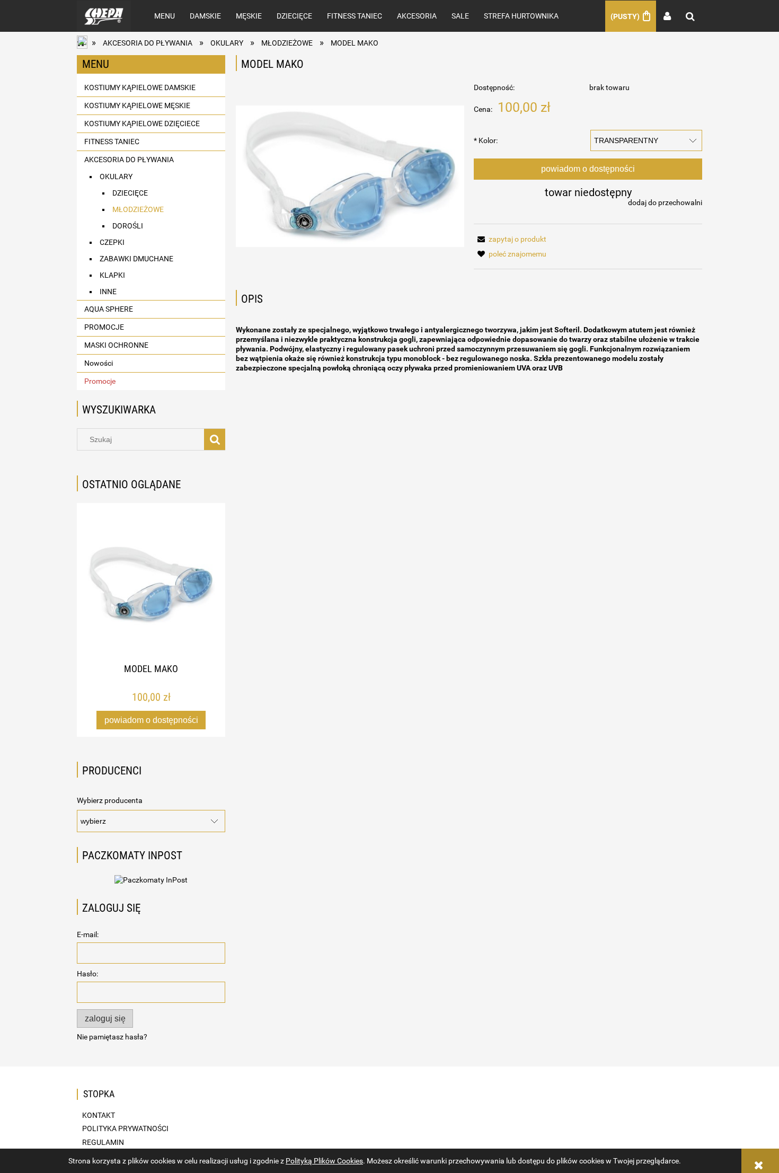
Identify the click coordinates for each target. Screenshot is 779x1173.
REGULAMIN (103, 1142)
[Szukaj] (214, 439)
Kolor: (486, 140)
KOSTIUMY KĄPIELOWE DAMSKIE (140, 87)
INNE (108, 291)
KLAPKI (112, 275)
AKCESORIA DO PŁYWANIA (129, 159)
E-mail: (88, 934)
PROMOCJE (104, 327)
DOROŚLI (127, 226)
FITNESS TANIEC (111, 141)
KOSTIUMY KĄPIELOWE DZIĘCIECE (142, 123)
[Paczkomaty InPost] (151, 879)
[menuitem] (164, 16)
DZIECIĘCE (130, 193)
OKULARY (116, 176)
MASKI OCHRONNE (116, 345)
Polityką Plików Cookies (324, 1161)
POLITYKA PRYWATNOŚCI (125, 1128)
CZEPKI (112, 242)
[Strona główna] (104, 16)
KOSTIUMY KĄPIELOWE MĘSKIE (137, 105)
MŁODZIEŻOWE (138, 209)
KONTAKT (98, 1115)
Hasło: (87, 973)
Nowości (98, 363)
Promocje (100, 381)
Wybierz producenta (110, 800)
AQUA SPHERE (108, 309)
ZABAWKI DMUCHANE (136, 258)
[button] (510, 239)
